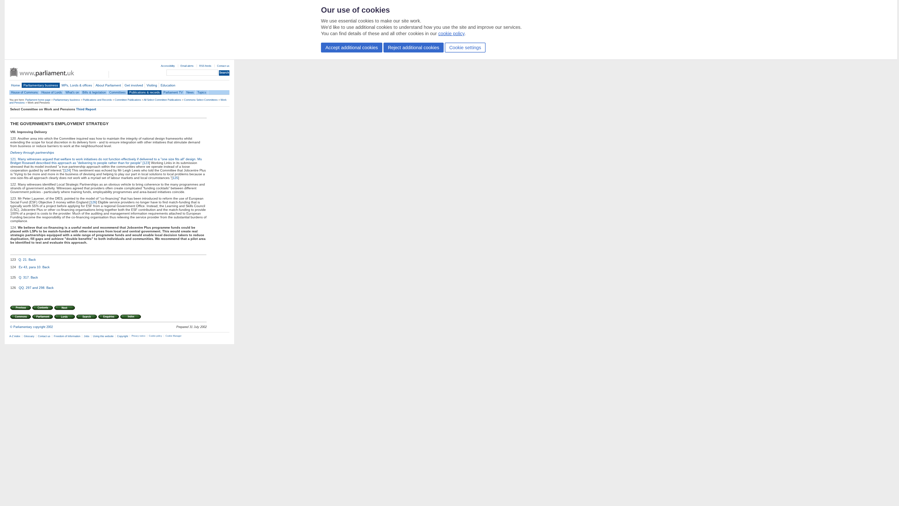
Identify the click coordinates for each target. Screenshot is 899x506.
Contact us (223, 65)
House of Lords (51, 92)
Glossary (29, 336)
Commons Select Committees (201, 99)
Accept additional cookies (351, 47)
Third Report (86, 109)
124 (67, 170)
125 (175, 178)
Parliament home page (38, 99)
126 (93, 202)
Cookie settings (465, 47)
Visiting (152, 85)
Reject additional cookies (413, 47)
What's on (72, 92)
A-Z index (14, 336)
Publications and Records (97, 99)
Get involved (134, 85)
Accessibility (168, 65)
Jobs (86, 336)
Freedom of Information (67, 336)
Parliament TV (173, 92)
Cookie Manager (173, 336)
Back (32, 259)
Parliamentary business (40, 85)
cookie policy (451, 33)
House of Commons (24, 92)
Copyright (122, 336)
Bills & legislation (94, 92)
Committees (117, 92)
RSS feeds (205, 65)
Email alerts (187, 65)
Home (15, 85)
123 (146, 163)
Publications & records (144, 92)
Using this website (103, 336)
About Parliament (108, 85)
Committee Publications (128, 99)
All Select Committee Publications (162, 99)
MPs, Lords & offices (77, 85)
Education (168, 85)
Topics (201, 92)
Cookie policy (155, 336)
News (190, 92)
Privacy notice (138, 336)
